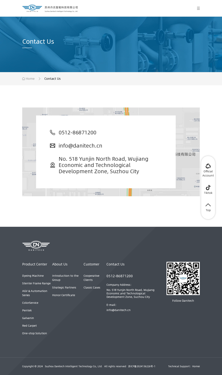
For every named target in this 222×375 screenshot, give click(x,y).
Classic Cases (92, 287)
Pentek (27, 310)
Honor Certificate (63, 295)
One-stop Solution (34, 333)
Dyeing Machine (33, 276)
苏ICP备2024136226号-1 (141, 366)
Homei (196, 366)
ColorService (30, 303)
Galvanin (28, 318)
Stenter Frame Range (36, 283)
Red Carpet (29, 325)
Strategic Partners (64, 287)
